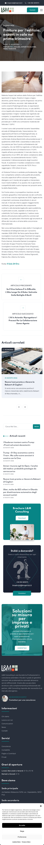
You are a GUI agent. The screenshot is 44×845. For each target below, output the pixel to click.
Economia (15, 44)
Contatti (32, 10)
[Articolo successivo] (23, 308)
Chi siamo (5, 716)
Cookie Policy (16, 842)
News (4, 727)
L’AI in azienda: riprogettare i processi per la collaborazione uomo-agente (23, 320)
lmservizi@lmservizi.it (15, 3)
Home (5, 44)
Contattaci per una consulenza (22, 700)
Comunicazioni (7, 724)
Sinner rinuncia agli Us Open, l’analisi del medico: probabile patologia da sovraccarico (20, 468)
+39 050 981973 (33, 3)
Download (22, 518)
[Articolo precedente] (21, 279)
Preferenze (22, 837)
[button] (41, 806)
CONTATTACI (22, 648)
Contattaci (22, 593)
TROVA (36, 426)
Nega (22, 831)
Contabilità (6, 750)
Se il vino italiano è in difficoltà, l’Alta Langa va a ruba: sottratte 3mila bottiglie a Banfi (21, 292)
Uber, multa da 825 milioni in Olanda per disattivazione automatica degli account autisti (20, 492)
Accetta (22, 825)
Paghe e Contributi (9, 754)
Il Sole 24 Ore (13, 264)
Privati (4, 757)
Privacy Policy (26, 842)
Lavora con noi (7, 720)
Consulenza (6, 746)
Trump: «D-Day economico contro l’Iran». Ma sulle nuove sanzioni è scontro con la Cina (18, 455)
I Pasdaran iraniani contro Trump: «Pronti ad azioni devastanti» (19, 443)
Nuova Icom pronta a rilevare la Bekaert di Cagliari (19, 383)
